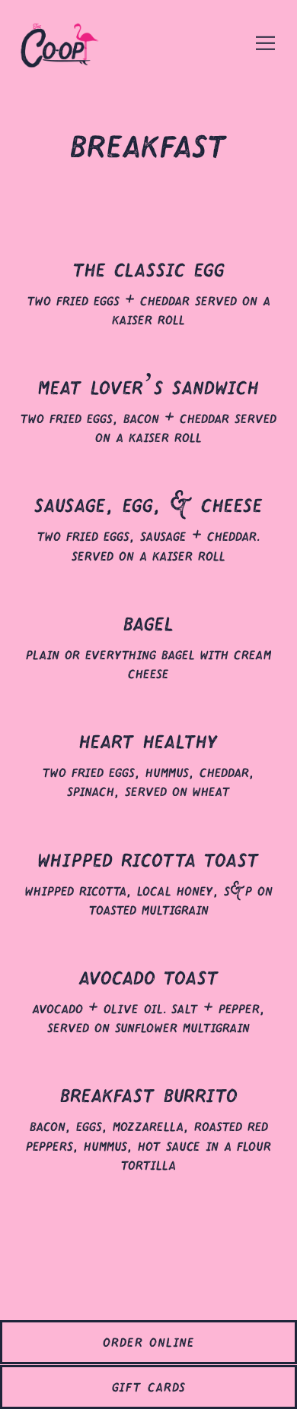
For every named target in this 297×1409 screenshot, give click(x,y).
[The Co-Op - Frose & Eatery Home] (73, 42)
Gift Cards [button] (149, 1383)
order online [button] (149, 1338)
